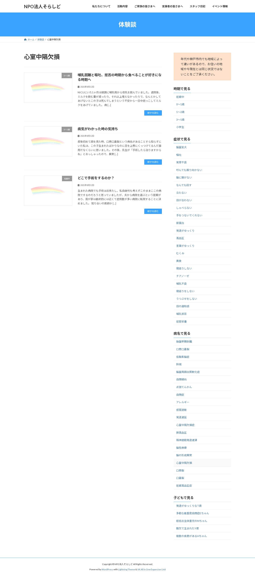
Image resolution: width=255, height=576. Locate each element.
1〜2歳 (180, 111)
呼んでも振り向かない (189, 170)
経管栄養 (181, 321)
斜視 (178, 364)
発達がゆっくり (185, 230)
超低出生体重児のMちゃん (191, 520)
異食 (178, 260)
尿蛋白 (180, 223)
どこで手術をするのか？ (96, 178)
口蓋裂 (180, 478)
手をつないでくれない (189, 215)
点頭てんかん (184, 387)
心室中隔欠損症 (185, 424)
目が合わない (184, 200)
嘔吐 (178, 154)
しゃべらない (184, 207)
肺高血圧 (181, 432)
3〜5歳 (180, 119)
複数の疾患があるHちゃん (191, 536)
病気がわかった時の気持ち (98, 129)
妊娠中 (180, 96)
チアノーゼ (182, 276)
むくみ (180, 253)
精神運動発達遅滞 (186, 440)
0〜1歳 (180, 104)
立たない (181, 192)
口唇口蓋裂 (182, 349)
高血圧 (180, 238)
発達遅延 (181, 417)
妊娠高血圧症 (184, 485)
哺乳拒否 (181, 313)
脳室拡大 (181, 147)
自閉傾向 (181, 379)
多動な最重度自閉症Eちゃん (192, 513)
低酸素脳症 (182, 356)
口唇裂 (180, 470)
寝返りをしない (185, 291)
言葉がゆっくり (185, 245)
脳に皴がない (184, 177)
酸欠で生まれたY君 (187, 528)
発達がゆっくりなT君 (189, 505)
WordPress (107, 569)
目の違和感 (182, 306)
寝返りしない (184, 268)
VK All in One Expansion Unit (151, 569)
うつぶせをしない (186, 298)
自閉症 (180, 394)
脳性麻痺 (181, 447)
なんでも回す (184, 185)
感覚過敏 (181, 409)
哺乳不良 (181, 283)
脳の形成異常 (184, 455)
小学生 (180, 127)
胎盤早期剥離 (184, 341)
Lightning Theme (126, 569)
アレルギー (182, 402)
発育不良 (181, 162)
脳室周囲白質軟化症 (188, 371)
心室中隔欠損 (184, 462)
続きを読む (153, 112)
